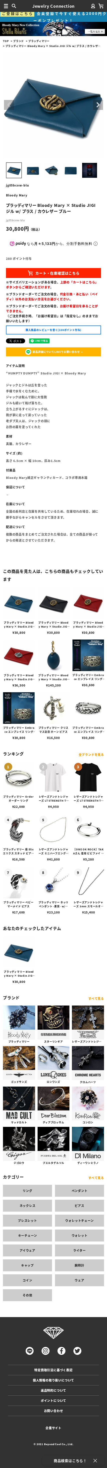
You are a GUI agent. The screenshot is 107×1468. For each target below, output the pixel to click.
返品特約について (53, 1390)
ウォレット (80, 1235)
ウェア (79, 1280)
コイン (27, 1280)
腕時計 (79, 1265)
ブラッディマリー (39, 41)
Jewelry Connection (53, 6)
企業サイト (53, 1428)
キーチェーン (27, 1235)
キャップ (27, 1265)
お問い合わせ (53, 1411)
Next (98, 105)
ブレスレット (27, 1220)
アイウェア (27, 1250)
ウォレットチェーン (79, 1220)
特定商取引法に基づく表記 (53, 1370)
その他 (27, 1295)
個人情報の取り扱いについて (53, 1380)
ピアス (79, 1205)
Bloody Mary (16, 195)
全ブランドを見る (91, 754)
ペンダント (80, 1191)
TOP (6, 41)
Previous (9, 105)
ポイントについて (53, 1400)
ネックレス (28, 1205)
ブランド (18, 41)
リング (27, 1191)
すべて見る (96, 998)
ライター (79, 1250)
